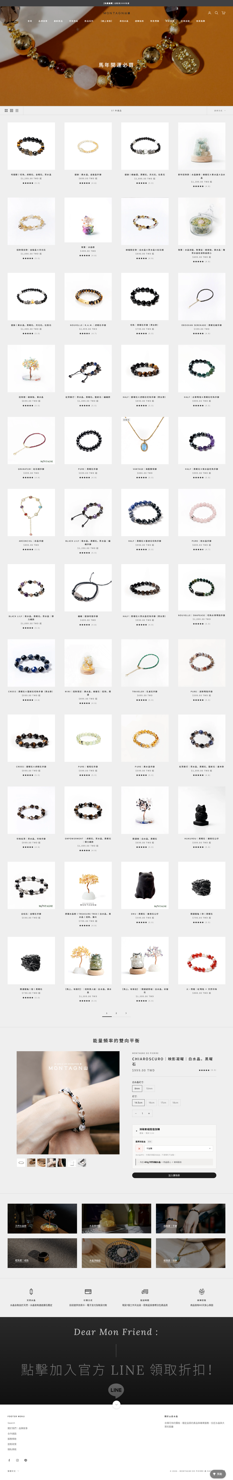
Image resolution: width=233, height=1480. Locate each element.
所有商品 (73, 21)
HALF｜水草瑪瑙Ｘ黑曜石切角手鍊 (201, 397)
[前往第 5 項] (61, 1162)
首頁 (30, 21)
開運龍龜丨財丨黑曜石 (202, 913)
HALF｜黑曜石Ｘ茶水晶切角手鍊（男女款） (145, 616)
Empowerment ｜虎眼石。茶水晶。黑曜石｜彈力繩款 (88, 840)
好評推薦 (170, 21)
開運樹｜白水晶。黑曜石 (145, 838)
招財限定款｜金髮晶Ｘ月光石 (31, 249)
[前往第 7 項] (82, 1162)
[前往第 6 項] (71, 1162)
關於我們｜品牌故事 (18, 1428)
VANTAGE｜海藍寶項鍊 (145, 469)
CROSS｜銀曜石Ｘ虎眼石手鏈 (31, 766)
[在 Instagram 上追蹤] (17, 1460)
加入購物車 (174, 1175)
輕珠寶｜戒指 (22, 1260)
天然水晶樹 (20, 1225)
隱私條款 (12, 1449)
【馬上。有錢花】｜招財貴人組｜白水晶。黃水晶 (88, 991)
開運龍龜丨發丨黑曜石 (31, 989)
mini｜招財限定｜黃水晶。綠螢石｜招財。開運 (88, 693)
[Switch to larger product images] (6, 110)
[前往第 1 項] (21, 1162)
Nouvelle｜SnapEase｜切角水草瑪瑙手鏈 (201, 615)
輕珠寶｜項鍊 (170, 1260)
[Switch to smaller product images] (11, 110)
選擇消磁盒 (143, 1141)
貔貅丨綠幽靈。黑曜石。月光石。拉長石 (145, 174)
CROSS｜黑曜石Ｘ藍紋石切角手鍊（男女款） (31, 691)
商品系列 (89, 21)
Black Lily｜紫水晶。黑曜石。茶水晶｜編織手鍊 (88, 542)
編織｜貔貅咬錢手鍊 (88, 616)
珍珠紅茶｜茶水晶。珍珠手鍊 (31, 838)
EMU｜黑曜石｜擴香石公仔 (145, 913)
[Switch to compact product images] (17, 110)
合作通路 (12, 1433)
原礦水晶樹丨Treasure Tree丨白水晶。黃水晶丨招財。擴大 (88, 915)
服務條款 (12, 1438)
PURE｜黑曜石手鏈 (88, 469)
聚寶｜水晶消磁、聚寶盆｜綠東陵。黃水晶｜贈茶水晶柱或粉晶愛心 (201, 251)
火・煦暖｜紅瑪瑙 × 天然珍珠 (201, 989)
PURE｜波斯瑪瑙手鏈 (202, 691)
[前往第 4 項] (51, 1162)
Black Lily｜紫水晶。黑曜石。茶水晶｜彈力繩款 (31, 618)
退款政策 (12, 1444)
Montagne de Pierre (145, 1053)
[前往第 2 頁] (126, 1013)
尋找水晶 (124, 21)
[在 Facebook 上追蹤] (9, 1460)
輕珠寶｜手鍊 (170, 1225)
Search (11, 1423)
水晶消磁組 (94, 1260)
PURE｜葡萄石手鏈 (88, 766)
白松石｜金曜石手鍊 (31, 913)
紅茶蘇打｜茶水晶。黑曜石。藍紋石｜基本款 (201, 766)
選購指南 (139, 21)
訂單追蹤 (185, 21)
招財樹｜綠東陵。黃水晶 (31, 397)
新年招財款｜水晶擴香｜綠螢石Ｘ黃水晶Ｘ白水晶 (201, 176)
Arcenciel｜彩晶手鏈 (31, 540)
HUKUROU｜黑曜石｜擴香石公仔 (201, 838)
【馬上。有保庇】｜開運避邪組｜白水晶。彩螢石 (144, 991)
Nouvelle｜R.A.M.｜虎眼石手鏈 (88, 325)
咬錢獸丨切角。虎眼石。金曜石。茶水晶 (31, 174)
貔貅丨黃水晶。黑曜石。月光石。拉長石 (31, 325)
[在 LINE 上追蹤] (25, 1460)
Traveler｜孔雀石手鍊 (145, 691)
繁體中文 (12, 1471)
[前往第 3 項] (41, 1162)
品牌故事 (43, 21)
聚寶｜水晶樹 (88, 247)
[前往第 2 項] (31, 1162)
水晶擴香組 (94, 1225)
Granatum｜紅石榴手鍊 (31, 469)
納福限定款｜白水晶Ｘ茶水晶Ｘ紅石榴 (145, 249)
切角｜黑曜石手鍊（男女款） (144, 325)
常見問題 (154, 21)
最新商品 (58, 21)
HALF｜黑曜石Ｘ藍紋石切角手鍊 (145, 540)
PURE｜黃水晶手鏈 (145, 766)
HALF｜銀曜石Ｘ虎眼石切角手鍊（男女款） (145, 397)
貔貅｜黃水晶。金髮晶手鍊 (88, 174)
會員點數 (200, 21)
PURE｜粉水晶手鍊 (202, 540)
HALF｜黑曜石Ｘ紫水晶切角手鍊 (201, 469)
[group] (116, 1361)
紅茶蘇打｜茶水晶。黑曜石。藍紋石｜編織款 (88, 397)
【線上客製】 (106, 21)
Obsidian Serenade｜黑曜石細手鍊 (201, 325)
